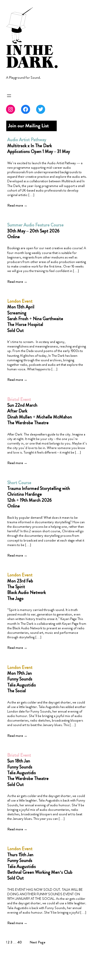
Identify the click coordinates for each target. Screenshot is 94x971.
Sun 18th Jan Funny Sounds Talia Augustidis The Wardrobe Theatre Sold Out (28, 769)
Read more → (17, 205)
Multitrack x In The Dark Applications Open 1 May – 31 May (38, 145)
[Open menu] (9, 96)
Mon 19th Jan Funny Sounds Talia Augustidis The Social (21, 679)
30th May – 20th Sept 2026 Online (35, 231)
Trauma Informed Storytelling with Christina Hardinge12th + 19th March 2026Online (38, 494)
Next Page (37, 942)
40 (19, 942)
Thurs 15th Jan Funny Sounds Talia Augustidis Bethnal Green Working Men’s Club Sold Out (39, 863)
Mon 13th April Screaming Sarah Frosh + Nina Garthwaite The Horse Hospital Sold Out (35, 315)
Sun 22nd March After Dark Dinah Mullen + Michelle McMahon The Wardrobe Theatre (39, 411)
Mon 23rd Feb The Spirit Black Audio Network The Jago (26, 586)
